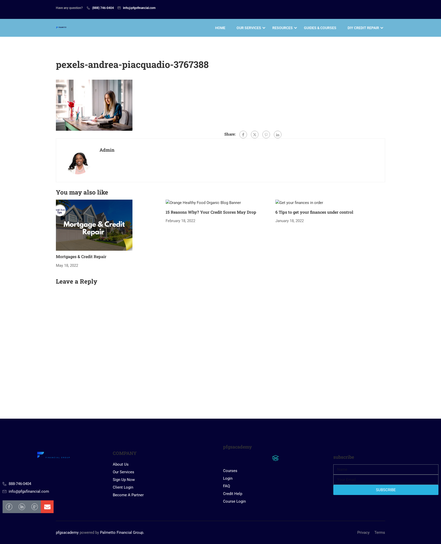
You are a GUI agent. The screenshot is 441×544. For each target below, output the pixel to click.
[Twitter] (255, 134)
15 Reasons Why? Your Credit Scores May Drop (211, 212)
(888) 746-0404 (103, 8)
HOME (220, 28)
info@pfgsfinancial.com (139, 8)
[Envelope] (47, 506)
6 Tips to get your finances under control (314, 212)
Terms (379, 532)
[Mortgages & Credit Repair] (94, 225)
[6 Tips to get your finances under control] (299, 202)
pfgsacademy (67, 532)
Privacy (363, 532)
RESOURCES (282, 28)
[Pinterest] (266, 134)
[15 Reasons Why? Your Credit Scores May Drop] (203, 202)
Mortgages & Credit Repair (81, 256)
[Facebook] (243, 134)
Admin (107, 150)
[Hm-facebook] (9, 506)
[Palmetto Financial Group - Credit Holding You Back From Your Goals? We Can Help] (61, 28)
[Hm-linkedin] (21, 506)
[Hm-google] (34, 506)
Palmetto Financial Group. (122, 532)
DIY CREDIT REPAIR (363, 28)
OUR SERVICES (249, 28)
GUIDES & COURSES (320, 28)
